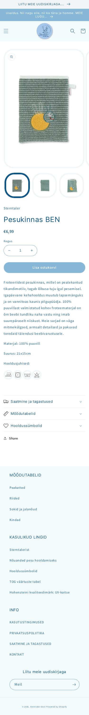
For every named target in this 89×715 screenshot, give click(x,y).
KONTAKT (16, 654)
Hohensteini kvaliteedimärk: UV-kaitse (39, 592)
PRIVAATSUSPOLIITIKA (26, 633)
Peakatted (17, 487)
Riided (14, 498)
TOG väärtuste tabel (25, 581)
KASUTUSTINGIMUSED (26, 622)
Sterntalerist (19, 550)
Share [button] (13, 438)
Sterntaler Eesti (38, 706)
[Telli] (74, 684)
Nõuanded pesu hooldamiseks (33, 560)
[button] (6, 31)
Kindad (15, 520)
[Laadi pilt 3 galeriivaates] (71, 185)
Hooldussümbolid (23, 571)
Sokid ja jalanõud (23, 509)
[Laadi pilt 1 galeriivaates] (17, 185)
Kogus (8, 241)
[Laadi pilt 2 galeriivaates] (44, 185)
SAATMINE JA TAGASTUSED (30, 644)
